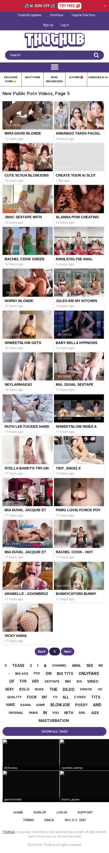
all (66, 697)
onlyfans (89, 673)
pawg (33, 713)
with (68, 713)
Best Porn (32, 77)
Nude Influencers (54, 79)
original (16, 713)
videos (86, 689)
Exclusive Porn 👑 (10, 79)
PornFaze (56, 15)
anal (76, 666)
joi (99, 689)
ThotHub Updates (29, 15)
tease (18, 665)
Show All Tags (55, 731)
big (79, 681)
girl (82, 713)
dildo (69, 689)
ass (95, 713)
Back (41, 651)
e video (80, 697)
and (97, 704)
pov (37, 673)
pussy (81, 705)
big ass (21, 673)
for (23, 681)
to (54, 697)
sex (89, 666)
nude (39, 689)
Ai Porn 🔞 (76, 77)
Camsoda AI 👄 (98, 77)
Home (18, 812)
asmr (40, 705)
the (53, 689)
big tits (65, 673)
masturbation (54, 720)
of (11, 681)
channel (59, 665)
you (55, 713)
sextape (52, 681)
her (35, 681)
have (10, 705)
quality (14, 697)
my (44, 697)
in (45, 712)
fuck (32, 697)
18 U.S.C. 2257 (75, 820)
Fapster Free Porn (83, 15)
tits (95, 697)
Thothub (49, 845)
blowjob (60, 704)
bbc (68, 681)
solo (24, 689)
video (92, 681)
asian (25, 705)
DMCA (49, 820)
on (48, 673)
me (100, 665)
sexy (9, 689)
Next (67, 651)
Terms (28, 820)
